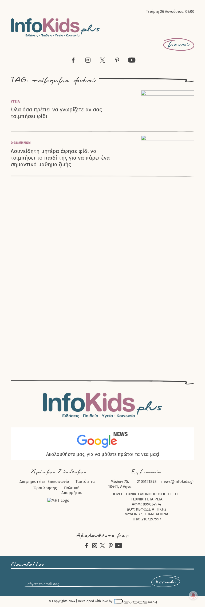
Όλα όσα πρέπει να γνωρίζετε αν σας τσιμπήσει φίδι (56, 113)
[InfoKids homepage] (55, 27)
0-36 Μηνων (21, 143)
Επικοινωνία (58, 481)
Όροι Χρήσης (45, 487)
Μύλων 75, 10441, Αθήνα (120, 484)
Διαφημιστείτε (32, 481)
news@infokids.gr (177, 481)
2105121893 (146, 481)
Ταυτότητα (85, 481)
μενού (179, 44)
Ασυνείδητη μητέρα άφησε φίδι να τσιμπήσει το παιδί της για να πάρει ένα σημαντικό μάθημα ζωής (60, 158)
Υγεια (15, 101)
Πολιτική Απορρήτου (71, 490)
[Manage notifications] (193, 595)
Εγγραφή (166, 582)
